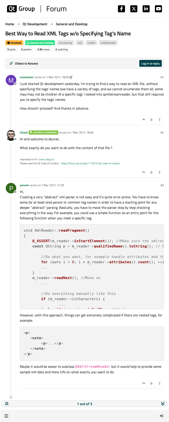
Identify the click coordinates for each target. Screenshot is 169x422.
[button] (6, 415)
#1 (162, 77)
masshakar (27, 77)
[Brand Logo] (36, 8)
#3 (162, 185)
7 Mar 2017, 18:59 (82, 132)
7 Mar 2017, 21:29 (53, 185)
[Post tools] (160, 119)
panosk (24, 185)
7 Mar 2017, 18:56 (57, 77)
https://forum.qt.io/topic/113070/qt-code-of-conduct (90, 163)
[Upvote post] (144, 119)
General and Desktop (41, 43)
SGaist (24, 132)
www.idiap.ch (46, 159)
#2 (162, 132)
